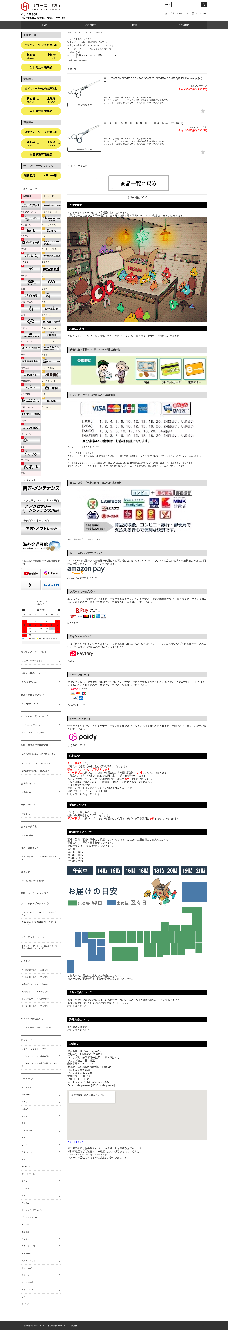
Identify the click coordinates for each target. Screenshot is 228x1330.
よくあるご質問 (76, 745)
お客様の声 (183, 25)
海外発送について (30, 848)
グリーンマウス (28, 1174)
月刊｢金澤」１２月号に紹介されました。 (39, 763)
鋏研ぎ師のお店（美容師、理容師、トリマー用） (44, 18)
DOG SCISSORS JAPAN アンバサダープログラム (40, 913)
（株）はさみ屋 (198, 1325)
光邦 (23, 1196)
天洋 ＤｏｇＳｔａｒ (30, 1261)
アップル (25, 1203)
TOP (44, 25)
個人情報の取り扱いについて (34, 1326)
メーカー (25, 1078)
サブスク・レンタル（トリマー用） (36, 1049)
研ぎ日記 (25, 872)
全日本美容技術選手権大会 (33, 881)
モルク (24, 1116)
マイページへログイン (178, 13)
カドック (25, 1275)
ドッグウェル (27, 1268)
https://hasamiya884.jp (99, 1082)
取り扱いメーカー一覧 (32, 652)
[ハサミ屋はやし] (40, 11)
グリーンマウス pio (30, 1217)
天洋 (23, 1159)
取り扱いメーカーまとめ (32, 661)
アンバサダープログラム (33, 903)
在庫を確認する (82, 105)
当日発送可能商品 (41, 67)
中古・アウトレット (31, 937)
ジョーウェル (27, 1131)
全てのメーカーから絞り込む (41, 45)
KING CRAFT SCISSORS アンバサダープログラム (39, 923)
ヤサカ (24, 1145)
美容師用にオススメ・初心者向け (36, 992)
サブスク (25, 1040)
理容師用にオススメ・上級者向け (36, 970)
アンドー (25, 1225)
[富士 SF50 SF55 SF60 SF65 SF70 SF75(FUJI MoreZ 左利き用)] (84, 133)
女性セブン (26, 805)
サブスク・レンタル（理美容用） (36, 1056)
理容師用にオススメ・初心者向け (36, 977)
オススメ (25, 961)
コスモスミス (27, 1188)
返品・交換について (31, 695)
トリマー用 (51, 175)
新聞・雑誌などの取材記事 (34, 745)
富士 (23, 1123)
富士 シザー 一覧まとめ (83, 32)
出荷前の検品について (32, 673)
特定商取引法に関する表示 (57, 1326)
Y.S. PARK (26, 1167)
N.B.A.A (25, 1109)
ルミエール (26, 1094)
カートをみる (201, 13)
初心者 (33, 56)
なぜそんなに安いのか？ (33, 716)
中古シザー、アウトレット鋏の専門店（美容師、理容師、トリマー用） (39, 947)
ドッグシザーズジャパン (32, 1210)
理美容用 (31, 175)
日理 (23, 1297)
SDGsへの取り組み (31, 1018)
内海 (23, 1138)
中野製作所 (26, 1253)
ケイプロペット (28, 1290)
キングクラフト (28, 1087)
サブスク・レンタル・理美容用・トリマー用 (39, 1064)
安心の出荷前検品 (29, 682)
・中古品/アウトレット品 (35, 520)
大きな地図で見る (75, 1142)
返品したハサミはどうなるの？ (35, 732)
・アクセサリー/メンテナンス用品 (40, 500)
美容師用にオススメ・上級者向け (36, 984)
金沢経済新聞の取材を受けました (36, 771)
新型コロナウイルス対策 (33, 893)
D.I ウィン (26, 1304)
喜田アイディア (28, 1152)
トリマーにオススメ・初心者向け (36, 1006)
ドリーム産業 (27, 1282)
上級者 (53, 56)
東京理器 (25, 1232)
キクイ (24, 1181)
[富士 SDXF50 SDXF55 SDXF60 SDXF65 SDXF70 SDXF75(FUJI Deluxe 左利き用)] (84, 89)
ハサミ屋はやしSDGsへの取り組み (36, 1027)
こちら (81, 1006)
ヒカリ (24, 1102)
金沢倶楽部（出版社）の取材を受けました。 (38, 755)
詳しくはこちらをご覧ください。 (86, 794)
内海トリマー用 (28, 1246)
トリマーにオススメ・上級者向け (36, 999)
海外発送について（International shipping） (39, 858)
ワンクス (25, 1239)
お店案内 (74, 1326)
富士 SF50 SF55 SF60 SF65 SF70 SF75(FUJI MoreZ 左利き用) (143, 123)
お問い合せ (137, 25)
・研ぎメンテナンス (32, 480)
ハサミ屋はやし (29, 14)
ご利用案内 (90, 25)
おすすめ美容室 (29, 826)
